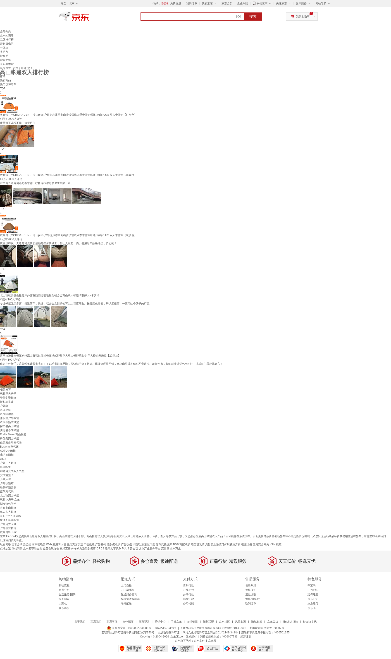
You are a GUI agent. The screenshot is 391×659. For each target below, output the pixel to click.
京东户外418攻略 (10, 516)
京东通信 (313, 603)
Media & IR (310, 621)
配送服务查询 (129, 594)
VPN (272, 544)
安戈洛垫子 (7, 475)
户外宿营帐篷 (8, 528)
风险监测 (240, 621)
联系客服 (64, 608)
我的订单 (191, 3)
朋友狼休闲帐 (8, 503)
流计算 (165, 548)
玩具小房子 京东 (10, 499)
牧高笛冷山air (8, 532)
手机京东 (262, 3)
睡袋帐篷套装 (8, 487)
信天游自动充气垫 (11, 442)
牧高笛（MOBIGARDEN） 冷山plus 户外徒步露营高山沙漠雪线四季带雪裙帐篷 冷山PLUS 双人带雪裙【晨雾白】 (68, 175)
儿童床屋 (5, 479)
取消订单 (250, 603)
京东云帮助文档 (32, 548)
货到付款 (188, 585)
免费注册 (175, 3)
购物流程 (64, 585)
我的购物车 (303, 16)
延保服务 (313, 594)
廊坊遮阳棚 (7, 454)
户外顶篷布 (7, 483)
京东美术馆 (7, 64)
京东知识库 (7, 35)
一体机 (4, 47)
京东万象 (175, 548)
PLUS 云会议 (130, 548)
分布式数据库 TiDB (167, 544)
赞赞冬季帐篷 (8, 397)
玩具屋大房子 (8, 393)
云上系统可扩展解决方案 (226, 544)
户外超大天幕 (8, 524)
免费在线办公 (51, 548)
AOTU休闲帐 (8, 450)
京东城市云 (148, 544)
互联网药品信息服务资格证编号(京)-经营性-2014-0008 (213, 628)
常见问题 (64, 599)
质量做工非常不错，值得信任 (17, 123)
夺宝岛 (312, 585)
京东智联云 (38, 544)
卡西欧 (137, 544)
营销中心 (160, 621)
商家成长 (184, 544)
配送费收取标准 (130, 599)
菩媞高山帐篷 (8, 507)
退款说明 (250, 594)
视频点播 (246, 544)
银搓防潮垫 (7, 414)
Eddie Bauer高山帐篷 (13, 434)
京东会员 (227, 3)
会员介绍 (64, 590)
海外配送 (126, 603)
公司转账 (188, 603)
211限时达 (127, 590)
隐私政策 (256, 621)
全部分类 (5, 31)
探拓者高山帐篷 (9, 426)
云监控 (27, 544)
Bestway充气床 (9, 446)
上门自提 (126, 585)
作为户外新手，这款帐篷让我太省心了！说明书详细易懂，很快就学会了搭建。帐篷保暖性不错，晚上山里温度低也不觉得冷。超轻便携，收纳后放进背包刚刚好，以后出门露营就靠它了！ (112, 363)
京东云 (212, 640)
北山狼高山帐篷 (9, 495)
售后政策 (250, 585)
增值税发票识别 (200, 544)
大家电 (63, 603)
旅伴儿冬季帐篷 (9, 520)
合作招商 (128, 621)
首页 (16, 68)
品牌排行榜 (7, 39)
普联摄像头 (7, 43)
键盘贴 (4, 56)
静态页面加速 (75, 544)
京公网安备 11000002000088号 (131, 628)
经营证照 (245, 636)
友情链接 (192, 621)
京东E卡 (312, 599)
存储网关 (17, 548)
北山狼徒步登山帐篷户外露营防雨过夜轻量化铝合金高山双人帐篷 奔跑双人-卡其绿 (49, 295)
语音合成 (17, 544)
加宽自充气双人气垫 (12, 471)
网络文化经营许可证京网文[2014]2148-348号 (210, 632)
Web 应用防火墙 (56, 544)
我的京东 (207, 3)
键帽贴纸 (5, 60)
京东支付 (199, 640)
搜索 (253, 16)
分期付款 (188, 594)
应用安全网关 (261, 544)
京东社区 (224, 621)
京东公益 (272, 621)
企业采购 (242, 3)
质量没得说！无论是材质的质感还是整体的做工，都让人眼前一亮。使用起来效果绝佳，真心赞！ (58, 243)
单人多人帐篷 (8, 511)
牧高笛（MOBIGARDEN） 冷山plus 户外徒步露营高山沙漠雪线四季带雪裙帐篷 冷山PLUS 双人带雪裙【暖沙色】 (68, 235)
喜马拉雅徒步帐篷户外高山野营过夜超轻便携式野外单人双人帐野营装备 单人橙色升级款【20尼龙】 (60, 355)
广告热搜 (126, 544)
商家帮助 (144, 621)
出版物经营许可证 (168, 632)
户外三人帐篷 (8, 463)
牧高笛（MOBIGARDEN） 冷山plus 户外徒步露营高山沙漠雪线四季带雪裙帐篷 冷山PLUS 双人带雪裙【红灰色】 (68, 114)
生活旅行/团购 (67, 594)
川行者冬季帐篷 (9, 430)
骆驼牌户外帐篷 (9, 418)
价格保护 (250, 590)
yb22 (3, 458)
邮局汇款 (188, 599)
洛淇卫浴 (5, 410)
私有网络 (5, 544)
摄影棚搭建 (7, 401)
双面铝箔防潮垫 (9, 422)
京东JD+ (313, 608)
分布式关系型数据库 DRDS (87, 548)
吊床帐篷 (5, 467)
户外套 (4, 405)
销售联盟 (208, 621)
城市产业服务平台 (149, 548)
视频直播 (65, 548)
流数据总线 (113, 544)
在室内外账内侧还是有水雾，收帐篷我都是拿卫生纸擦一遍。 (36, 183)
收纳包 (4, 51)
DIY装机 (312, 590)
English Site (290, 621)
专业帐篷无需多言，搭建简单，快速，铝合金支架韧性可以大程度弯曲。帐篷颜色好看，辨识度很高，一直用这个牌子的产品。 (76, 303)
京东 (89, 18)
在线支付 (188, 590)
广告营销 (100, 544)
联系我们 (96, 621)
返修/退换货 (252, 599)
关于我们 (79, 621)
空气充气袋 (7, 491)
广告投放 (89, 544)
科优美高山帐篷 (9, 438)
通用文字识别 (113, 548)
